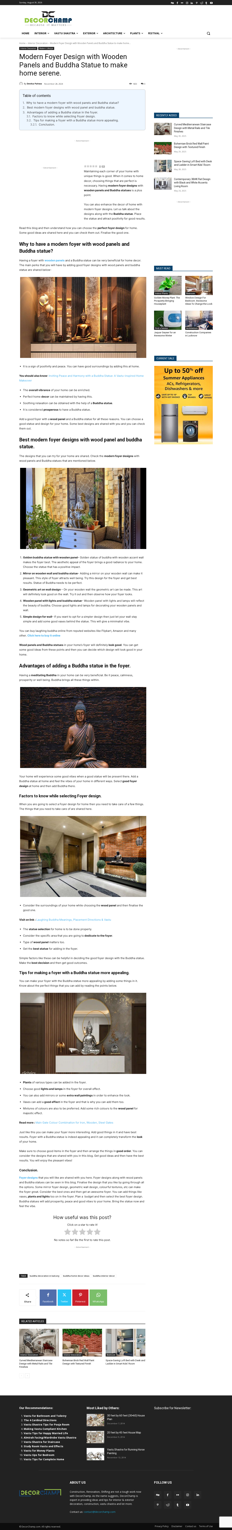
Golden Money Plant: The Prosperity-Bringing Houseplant (167, 300)
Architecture (192, 328)
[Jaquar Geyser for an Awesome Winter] (168, 320)
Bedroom (111, 1355)
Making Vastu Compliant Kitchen (45, 1429)
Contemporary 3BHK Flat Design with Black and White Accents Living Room (192, 183)
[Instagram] (186, 2)
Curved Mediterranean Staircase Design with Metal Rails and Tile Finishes (35, 1363)
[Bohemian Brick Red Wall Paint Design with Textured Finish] (82, 1342)
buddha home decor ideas (76, 1275)
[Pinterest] (196, 2)
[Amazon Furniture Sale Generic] (183, 405)
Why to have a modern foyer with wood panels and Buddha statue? (72, 103)
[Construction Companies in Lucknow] (199, 320)
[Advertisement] (143, 18)
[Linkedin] (191, 2)
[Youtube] (211, 2)
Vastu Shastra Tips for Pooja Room (46, 1424)
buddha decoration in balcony (44, 1275)
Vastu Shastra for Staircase (42, 1442)
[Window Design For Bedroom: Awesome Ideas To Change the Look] (199, 285)
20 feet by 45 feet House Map (124, 1432)
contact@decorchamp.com (99, 1512)
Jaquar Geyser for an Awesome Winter (165, 334)
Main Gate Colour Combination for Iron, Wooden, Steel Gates (74, 1122)
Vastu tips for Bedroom (39, 1455)
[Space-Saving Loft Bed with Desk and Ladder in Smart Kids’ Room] (125, 1342)
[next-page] (27, 1375)
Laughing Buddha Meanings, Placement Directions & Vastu (73, 919)
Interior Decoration (38, 43)
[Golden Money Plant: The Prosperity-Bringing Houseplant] (168, 285)
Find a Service (161, 328)
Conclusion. (47, 124)
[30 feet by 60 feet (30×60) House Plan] (95, 1420)
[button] (208, 33)
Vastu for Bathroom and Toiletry (45, 1416)
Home (22, 43)
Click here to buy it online (43, 635)
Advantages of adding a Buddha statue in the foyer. (62, 112)
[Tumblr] (206, 2)
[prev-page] (21, 1375)
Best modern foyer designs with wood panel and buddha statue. (71, 107)
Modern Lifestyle (46, 48)
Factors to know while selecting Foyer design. (63, 116)
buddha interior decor (104, 1275)
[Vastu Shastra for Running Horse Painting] (95, 1454)
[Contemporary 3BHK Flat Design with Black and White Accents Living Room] (163, 184)
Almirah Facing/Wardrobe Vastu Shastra (50, 1437)
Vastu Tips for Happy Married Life (46, 1433)
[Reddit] (201, 2)
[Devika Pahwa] (21, 83)
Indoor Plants (161, 293)
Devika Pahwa (34, 83)
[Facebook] (177, 2)
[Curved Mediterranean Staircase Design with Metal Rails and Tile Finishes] (39, 1342)
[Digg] (172, 2)
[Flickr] (182, 2)
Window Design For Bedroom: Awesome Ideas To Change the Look (198, 300)
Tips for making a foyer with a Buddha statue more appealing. (76, 120)
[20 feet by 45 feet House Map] (95, 1437)
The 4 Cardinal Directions (40, 1420)
